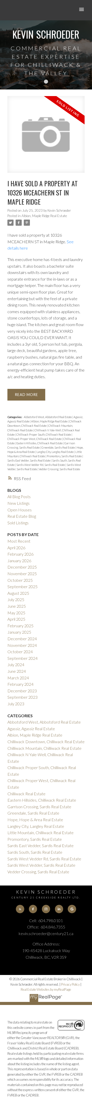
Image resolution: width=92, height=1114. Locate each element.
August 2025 (18, 593)
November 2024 (22, 645)
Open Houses (19, 509)
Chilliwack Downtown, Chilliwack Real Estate (46, 741)
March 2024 (18, 677)
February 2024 (20, 684)
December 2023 (22, 690)
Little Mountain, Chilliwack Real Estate (40, 832)
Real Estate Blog (21, 516)
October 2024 (20, 651)
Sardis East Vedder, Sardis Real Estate (29, 460)
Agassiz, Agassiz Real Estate (31, 728)
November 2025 (22, 573)
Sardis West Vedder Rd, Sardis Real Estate (40, 464)
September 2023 (22, 697)
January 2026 (19, 560)
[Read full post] (46, 137)
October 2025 (20, 580)
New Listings (18, 503)
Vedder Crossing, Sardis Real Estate (59, 469)
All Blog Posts (19, 496)
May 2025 (16, 612)
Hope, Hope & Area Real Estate (35, 819)
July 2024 (15, 664)
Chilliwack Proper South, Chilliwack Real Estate (44, 434)
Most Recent (18, 541)
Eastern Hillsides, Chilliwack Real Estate (39, 443)
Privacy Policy (70, 984)
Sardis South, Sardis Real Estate (34, 852)
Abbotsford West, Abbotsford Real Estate (48, 417)
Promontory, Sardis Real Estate (64, 456)
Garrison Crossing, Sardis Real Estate (39, 806)
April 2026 (16, 547)
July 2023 (15, 703)
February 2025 (20, 625)
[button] (20, 909)
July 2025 (15, 599)
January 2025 (19, 632)
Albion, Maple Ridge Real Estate (44, 216)
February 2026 (20, 554)
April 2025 (16, 619)
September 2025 (22, 586)
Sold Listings (18, 522)
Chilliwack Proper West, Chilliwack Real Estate (34, 438)
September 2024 (22, 658)
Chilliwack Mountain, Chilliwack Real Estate (44, 748)
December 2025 (22, 566)
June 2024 (16, 671)
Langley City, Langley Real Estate (55, 451)
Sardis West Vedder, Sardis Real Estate (41, 865)
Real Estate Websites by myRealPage (46, 989)
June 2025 (16, 606)
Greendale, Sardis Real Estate (58, 447)
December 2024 (22, 638)
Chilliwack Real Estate (26, 793)
